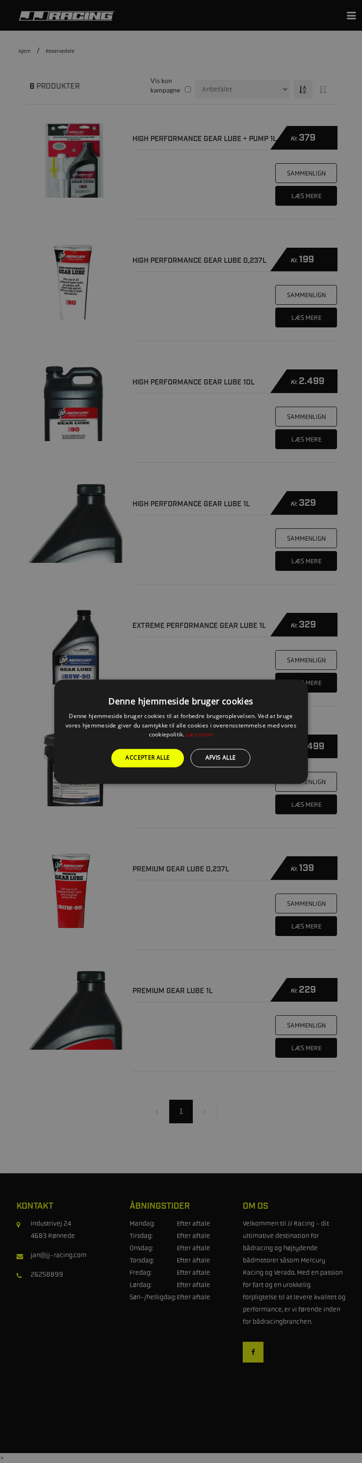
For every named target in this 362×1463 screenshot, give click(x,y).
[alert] (181, 731)
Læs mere (199, 735)
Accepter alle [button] (147, 758)
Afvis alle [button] (221, 758)
